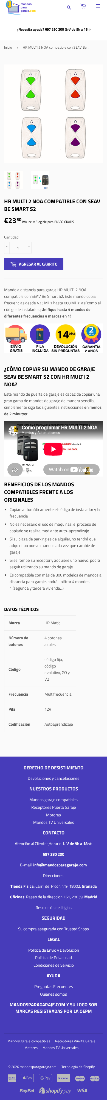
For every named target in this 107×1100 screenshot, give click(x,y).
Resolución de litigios (54, 907)
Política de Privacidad (53, 957)
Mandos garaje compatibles (53, 799)
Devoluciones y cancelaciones (53, 778)
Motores (53, 815)
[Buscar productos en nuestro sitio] (69, 7)
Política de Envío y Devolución (53, 950)
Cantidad (11, 237)
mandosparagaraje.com (38, 1066)
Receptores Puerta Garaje (53, 807)
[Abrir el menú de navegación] (99, 6)
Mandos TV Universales (53, 822)
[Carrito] (84, 6)
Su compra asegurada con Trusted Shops (53, 929)
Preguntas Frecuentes (53, 986)
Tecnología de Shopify (78, 1066)
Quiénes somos (53, 994)
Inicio (8, 47)
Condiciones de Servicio (53, 965)
